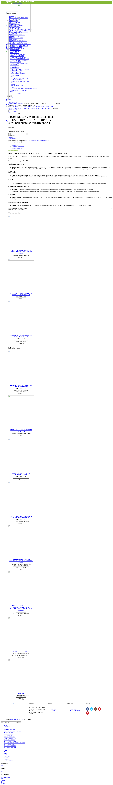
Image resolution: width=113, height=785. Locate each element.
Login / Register (8, 760)
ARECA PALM (21, 338)
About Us (53, 709)
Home (10, 103)
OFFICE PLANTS (21, 341)
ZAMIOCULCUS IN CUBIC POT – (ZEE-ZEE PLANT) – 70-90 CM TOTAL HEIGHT (21, 561)
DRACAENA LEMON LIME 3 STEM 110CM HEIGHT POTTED (21, 517)
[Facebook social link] (13, 142)
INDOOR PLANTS (17, 103)
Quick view (26, 224)
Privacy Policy (74, 709)
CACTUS (21, 693)
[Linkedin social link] (19, 142)
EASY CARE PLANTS (16, 564)
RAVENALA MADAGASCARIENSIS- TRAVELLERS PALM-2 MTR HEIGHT (30, 108)
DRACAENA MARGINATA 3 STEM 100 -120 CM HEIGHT (21, 386)
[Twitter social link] (15, 142)
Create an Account (5, 777)
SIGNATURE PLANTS (42, 140)
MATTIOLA (12, 112)
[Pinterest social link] (17, 142)
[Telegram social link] (21, 142)
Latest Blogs (54, 712)
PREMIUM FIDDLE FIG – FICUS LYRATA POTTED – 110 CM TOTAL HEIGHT (21, 251)
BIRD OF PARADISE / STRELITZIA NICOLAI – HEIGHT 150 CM (21, 294)
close (2, 765)
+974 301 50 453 (17, 3)
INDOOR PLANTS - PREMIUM (21, 255)
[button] (26, 222)
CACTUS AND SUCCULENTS (21, 653)
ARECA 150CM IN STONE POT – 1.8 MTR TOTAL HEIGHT (21, 335)
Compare (6, 759)
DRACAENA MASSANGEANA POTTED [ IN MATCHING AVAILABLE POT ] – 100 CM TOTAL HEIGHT (21, 608)
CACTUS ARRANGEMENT (21, 652)
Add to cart (11, 135)
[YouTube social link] (99, 709)
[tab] (62, 145)
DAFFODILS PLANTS (16, 719)
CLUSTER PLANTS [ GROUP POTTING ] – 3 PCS (21, 473)
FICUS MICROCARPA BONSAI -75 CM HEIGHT (21, 430)
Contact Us (54, 710)
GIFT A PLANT (16, 655)
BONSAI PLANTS (16, 433)
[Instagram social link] (95, 709)
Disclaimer (73, 712)
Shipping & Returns (75, 710)
